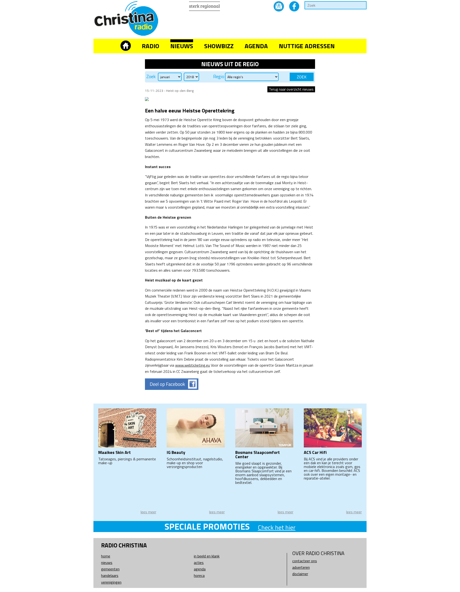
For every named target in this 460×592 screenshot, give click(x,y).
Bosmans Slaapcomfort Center (257, 454)
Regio (218, 76)
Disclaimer (300, 574)
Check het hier (276, 527)
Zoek (151, 76)
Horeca (199, 575)
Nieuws (181, 46)
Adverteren (301, 567)
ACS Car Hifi (315, 452)
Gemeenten (110, 569)
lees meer (148, 512)
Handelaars (109, 575)
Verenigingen (111, 582)
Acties (199, 562)
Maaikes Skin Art (114, 452)
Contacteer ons (304, 561)
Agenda (256, 46)
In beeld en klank (206, 556)
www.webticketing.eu (192, 365)
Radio (150, 46)
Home (105, 556)
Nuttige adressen (307, 46)
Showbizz (219, 46)
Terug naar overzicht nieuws (291, 89)
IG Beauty (176, 452)
